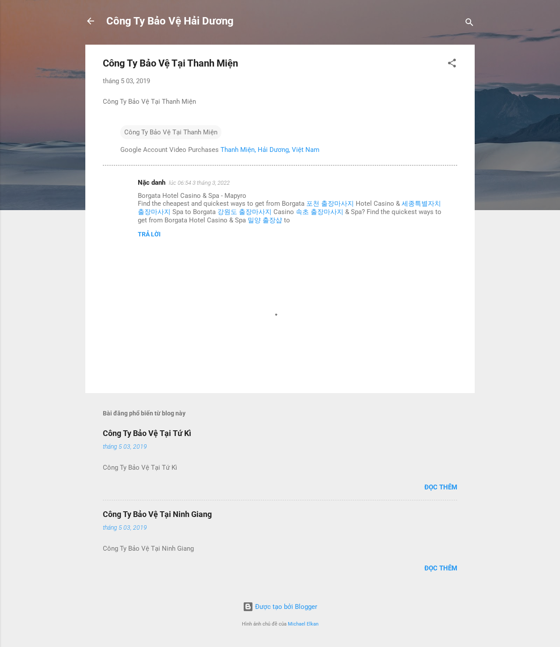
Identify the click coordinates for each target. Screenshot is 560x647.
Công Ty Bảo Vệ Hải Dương (170, 21)
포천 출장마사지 (330, 203)
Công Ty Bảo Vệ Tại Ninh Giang (157, 514)
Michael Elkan (303, 624)
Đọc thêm (440, 487)
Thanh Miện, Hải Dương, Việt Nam (269, 150)
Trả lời (149, 234)
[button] (452, 64)
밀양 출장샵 (265, 220)
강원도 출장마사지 (244, 212)
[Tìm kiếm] (469, 24)
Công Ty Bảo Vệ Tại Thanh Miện (170, 132)
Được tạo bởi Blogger (285, 607)
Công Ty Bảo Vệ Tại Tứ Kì (147, 433)
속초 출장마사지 (319, 212)
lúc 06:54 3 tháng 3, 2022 (199, 182)
